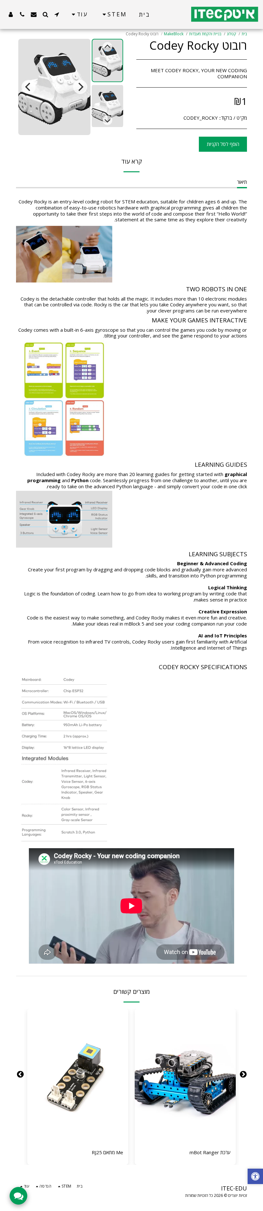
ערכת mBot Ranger (210, 1152)
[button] (56, 14)
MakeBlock (173, 34)
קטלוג (231, 34)
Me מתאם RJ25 (107, 1152)
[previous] (80, 87)
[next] (28, 87)
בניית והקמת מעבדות (205, 34)
